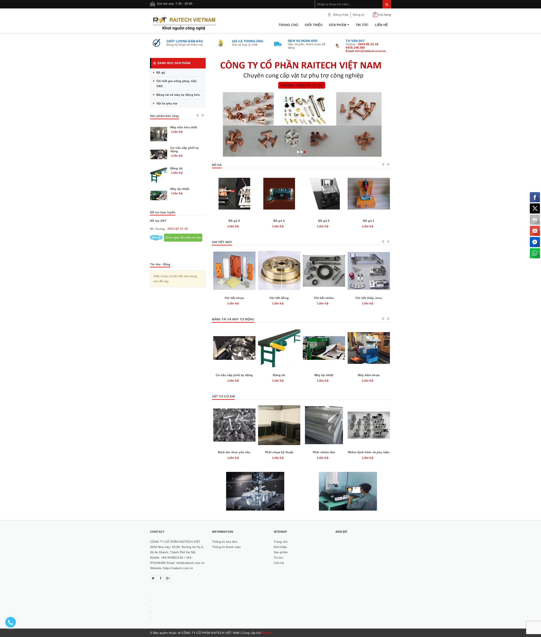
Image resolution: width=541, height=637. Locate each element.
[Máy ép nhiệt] (158, 195)
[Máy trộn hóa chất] (158, 134)
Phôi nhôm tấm (324, 452)
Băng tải (279, 375)
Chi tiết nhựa (234, 298)
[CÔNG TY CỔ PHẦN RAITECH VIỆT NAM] (198, 20)
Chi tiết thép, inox (368, 298)
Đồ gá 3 (279, 220)
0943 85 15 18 (178, 228)
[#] (301, 107)
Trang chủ (288, 25)
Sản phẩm (338, 25)
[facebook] (161, 578)
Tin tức (362, 25)
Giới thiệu (314, 25)
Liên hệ (381, 25)
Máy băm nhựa (369, 375)
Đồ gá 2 (323, 220)
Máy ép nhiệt (323, 375)
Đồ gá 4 (234, 220)
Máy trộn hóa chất (183, 127)
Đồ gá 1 (368, 220)
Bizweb (267, 632)
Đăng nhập (340, 14)
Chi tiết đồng (279, 298)
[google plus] (168, 578)
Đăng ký (358, 14)
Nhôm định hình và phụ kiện (369, 452)
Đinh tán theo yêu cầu (234, 452)
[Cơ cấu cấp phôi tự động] (158, 154)
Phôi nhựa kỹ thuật (279, 452)
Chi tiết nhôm (324, 298)
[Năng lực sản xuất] (255, 491)
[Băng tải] (158, 175)
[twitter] (153, 578)
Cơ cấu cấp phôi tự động (234, 375)
